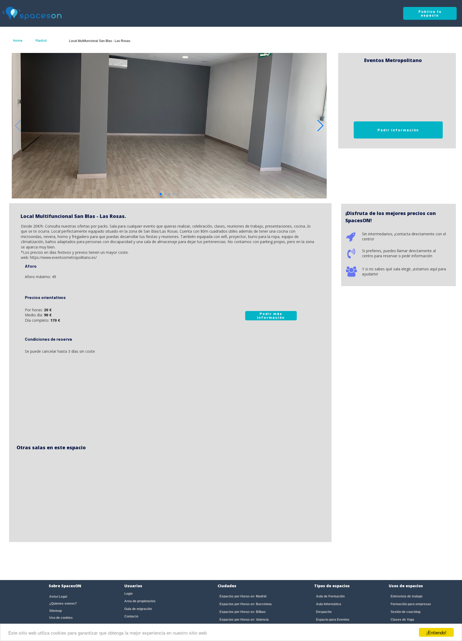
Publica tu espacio (430, 13)
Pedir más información (271, 315)
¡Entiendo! (436, 632)
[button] (320, 126)
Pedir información (398, 130)
